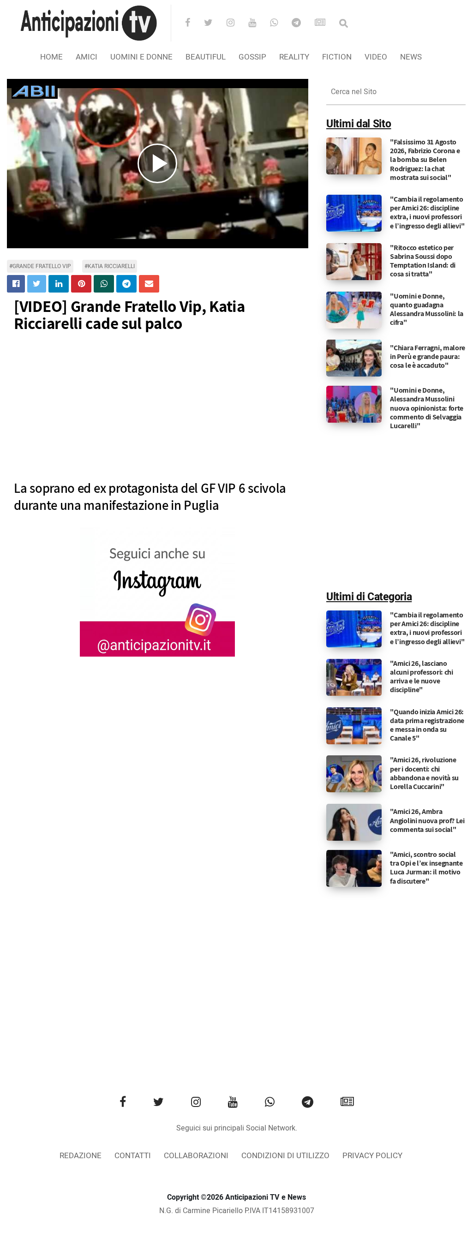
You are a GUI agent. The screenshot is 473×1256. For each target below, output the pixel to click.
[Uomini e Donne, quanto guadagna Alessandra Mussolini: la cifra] (354, 309)
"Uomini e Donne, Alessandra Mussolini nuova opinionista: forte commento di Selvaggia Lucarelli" (426, 408)
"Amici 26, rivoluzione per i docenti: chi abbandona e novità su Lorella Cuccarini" (424, 773)
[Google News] (326, 23)
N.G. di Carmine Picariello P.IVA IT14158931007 (236, 1210)
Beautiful (206, 57)
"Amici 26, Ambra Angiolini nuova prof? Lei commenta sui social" (427, 820)
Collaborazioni (196, 1155)
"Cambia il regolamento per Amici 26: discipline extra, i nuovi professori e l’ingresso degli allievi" (427, 212)
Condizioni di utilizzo (285, 1155)
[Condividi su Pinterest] (81, 284)
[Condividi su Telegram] (126, 284)
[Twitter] (214, 23)
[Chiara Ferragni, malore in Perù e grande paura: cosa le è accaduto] (354, 358)
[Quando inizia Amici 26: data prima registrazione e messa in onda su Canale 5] (354, 725)
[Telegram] (302, 23)
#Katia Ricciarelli (109, 266)
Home (51, 57)
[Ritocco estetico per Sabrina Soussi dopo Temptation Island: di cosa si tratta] (354, 261)
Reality (294, 57)
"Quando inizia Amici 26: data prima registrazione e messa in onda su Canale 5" (427, 725)
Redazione (81, 1155)
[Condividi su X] (36, 284)
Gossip (252, 57)
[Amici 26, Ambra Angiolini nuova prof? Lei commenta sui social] (354, 822)
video (376, 57)
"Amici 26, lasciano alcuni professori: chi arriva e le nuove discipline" (421, 676)
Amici (86, 57)
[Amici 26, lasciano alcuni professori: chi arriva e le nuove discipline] (354, 676)
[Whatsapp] (280, 23)
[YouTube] (258, 23)
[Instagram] (236, 23)
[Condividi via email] (149, 284)
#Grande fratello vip (40, 266)
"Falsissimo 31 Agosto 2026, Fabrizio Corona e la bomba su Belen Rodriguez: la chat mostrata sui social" (425, 159)
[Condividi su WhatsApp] (104, 284)
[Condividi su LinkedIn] (58, 284)
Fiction (337, 57)
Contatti (132, 1155)
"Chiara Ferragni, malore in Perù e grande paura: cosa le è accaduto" (427, 356)
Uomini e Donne (141, 57)
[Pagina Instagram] (157, 592)
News (411, 57)
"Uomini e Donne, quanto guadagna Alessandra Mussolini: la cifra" (426, 309)
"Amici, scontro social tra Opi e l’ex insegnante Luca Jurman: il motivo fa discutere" (426, 867)
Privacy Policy (372, 1155)
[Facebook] (193, 23)
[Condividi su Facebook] (16, 284)
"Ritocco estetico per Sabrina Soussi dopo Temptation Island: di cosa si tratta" (422, 261)
